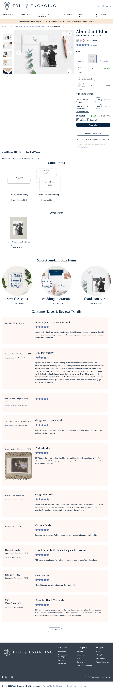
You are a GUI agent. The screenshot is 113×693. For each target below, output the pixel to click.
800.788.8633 (93, 677)
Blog (78, 658)
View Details (83, 147)
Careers (80, 662)
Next (7, 76)
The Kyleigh (8, 607)
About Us (80, 651)
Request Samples (102, 662)
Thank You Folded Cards (35, 26)
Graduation (7, 14)
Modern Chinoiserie (11, 405)
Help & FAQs (101, 658)
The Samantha (9, 500)
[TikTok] (3, 677)
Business (68, 14)
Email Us (108, 677)
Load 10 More (55, 630)
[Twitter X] (6, 677)
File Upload (100, 655)
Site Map (83, 686)
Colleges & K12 (101, 15)
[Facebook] (9, 677)
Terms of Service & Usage (52, 686)
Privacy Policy (70, 686)
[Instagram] (16, 677)
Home (4, 26)
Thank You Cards (16, 26)
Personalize (93, 125)
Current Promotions (84, 665)
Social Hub (81, 655)
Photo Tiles (82, 15)
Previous (7, 32)
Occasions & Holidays (43, 15)
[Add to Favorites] (64, 33)
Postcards (104, 61)
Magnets (81, 61)
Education (62, 664)
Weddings (25, 14)
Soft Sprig (8, 557)
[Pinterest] (13, 677)
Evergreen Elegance (11, 425)
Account (99, 651)
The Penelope (9, 480)
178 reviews (94, 45)
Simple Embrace (9, 358)
